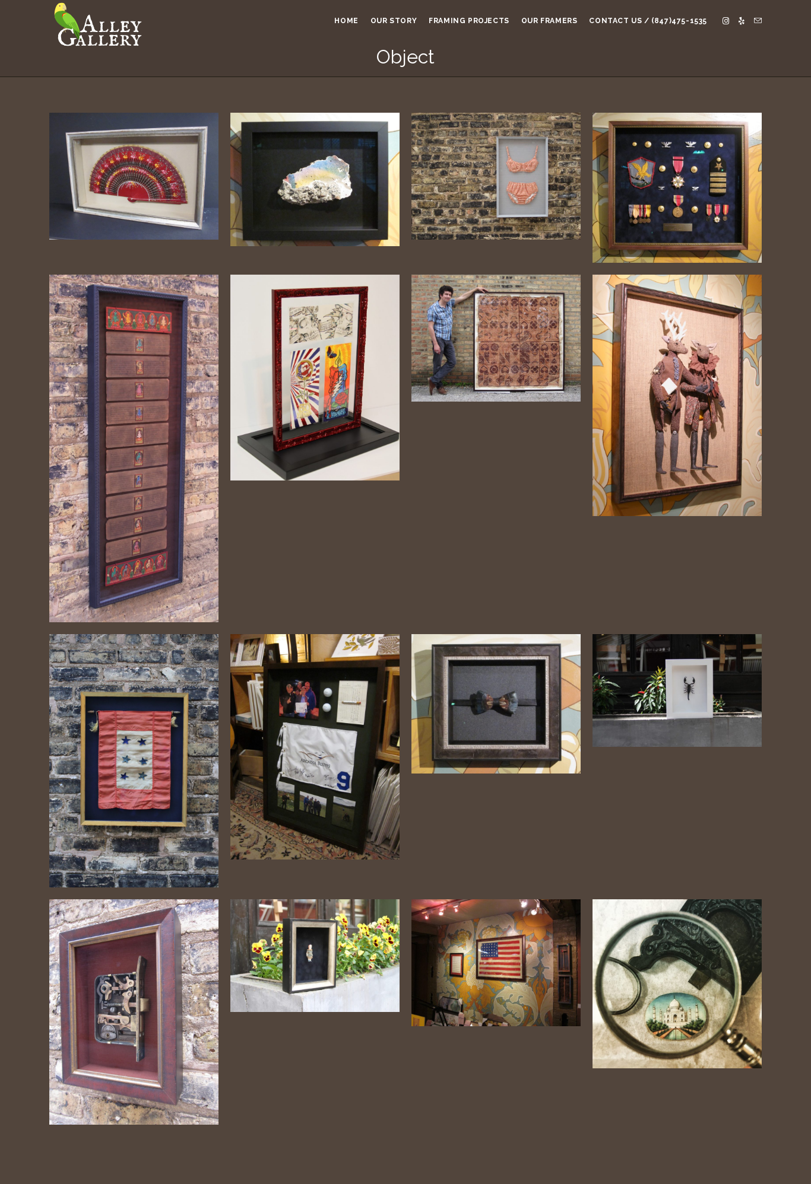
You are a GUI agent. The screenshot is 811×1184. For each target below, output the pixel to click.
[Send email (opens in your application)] (757, 21)
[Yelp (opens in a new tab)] (741, 21)
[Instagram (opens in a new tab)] (726, 21)
